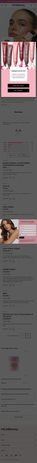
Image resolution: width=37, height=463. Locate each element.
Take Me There (18, 86)
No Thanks (19, 90)
